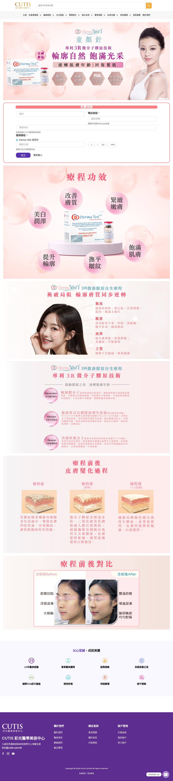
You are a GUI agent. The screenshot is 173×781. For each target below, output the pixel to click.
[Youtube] (13, 753)
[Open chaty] (165, 774)
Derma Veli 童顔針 (28, 140)
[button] (12, 748)
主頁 (25, 15)
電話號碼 (93, 113)
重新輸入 (37, 155)
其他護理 (124, 15)
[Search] (149, 5)
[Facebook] (3, 753)
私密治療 (111, 15)
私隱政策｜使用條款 (86, 773)
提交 (23, 155)
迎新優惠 (137, 15)
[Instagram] (8, 753)
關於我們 (146, 15)
